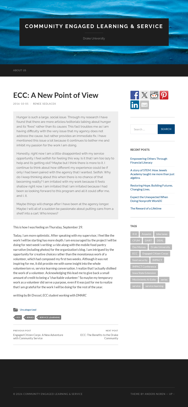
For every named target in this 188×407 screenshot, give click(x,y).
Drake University (160, 247)
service (136, 285)
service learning (49, 317)
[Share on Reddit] (154, 95)
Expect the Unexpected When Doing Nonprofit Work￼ (149, 198)
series (30, 317)
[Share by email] (144, 104)
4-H (134, 234)
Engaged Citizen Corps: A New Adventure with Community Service (38, 334)
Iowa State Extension (144, 272)
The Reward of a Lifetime (145, 208)
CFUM (136, 240)
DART (148, 240)
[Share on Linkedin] (134, 104)
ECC (19, 317)
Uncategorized (28, 309)
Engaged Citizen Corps (155, 253)
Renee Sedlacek (44, 103)
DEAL (160, 240)
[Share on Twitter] (144, 95)
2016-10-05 (21, 103)
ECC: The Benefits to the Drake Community (99, 334)
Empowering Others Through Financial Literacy (148, 160)
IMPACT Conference (144, 266)
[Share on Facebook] (134, 95)
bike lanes (161, 234)
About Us (19, 70)
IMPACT (157, 260)
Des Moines (139, 247)
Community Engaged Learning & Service (94, 26)
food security (139, 260)
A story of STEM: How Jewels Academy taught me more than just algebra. (152, 174)
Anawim (146, 234)
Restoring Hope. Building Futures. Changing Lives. (151, 187)
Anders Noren (155, 393)
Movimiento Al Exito (144, 279)
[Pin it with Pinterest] (164, 95)
